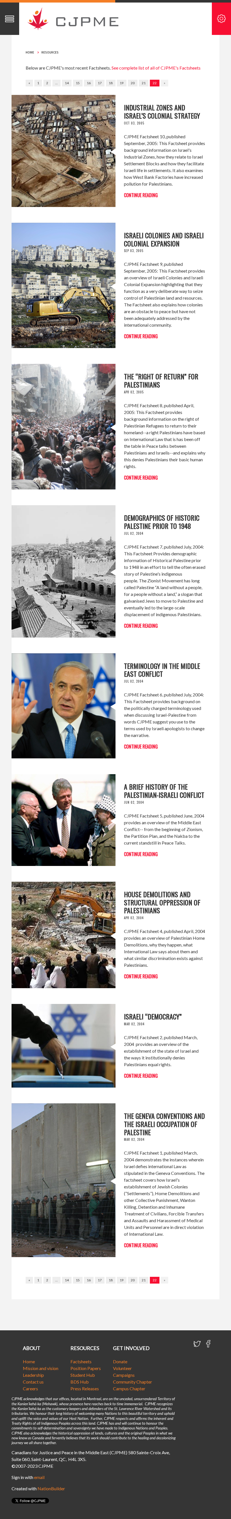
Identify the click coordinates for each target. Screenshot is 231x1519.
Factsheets (81, 1361)
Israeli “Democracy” (153, 1016)
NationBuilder (51, 1488)
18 (111, 83)
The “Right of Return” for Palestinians (161, 380)
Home (30, 52)
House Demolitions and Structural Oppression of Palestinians (162, 902)
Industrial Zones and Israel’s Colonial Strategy (162, 111)
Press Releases (84, 1388)
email (39, 1477)
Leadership (33, 1375)
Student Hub (82, 1375)
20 (133, 83)
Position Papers (85, 1368)
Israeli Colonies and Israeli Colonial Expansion (164, 239)
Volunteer (122, 1368)
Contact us (33, 1381)
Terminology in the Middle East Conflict (162, 670)
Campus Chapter (129, 1388)
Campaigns (124, 1375)
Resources (50, 52)
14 (67, 83)
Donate (120, 1361)
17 (100, 83)
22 (155, 83)
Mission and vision (40, 1368)
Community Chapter (132, 1381)
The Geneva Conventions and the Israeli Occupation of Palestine (164, 1124)
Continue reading (141, 195)
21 (144, 83)
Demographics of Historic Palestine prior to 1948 (161, 522)
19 (122, 83)
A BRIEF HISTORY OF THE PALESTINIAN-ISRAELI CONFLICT (164, 790)
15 (78, 83)
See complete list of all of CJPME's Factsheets (156, 67)
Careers (30, 1388)
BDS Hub (79, 1381)
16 (89, 83)
